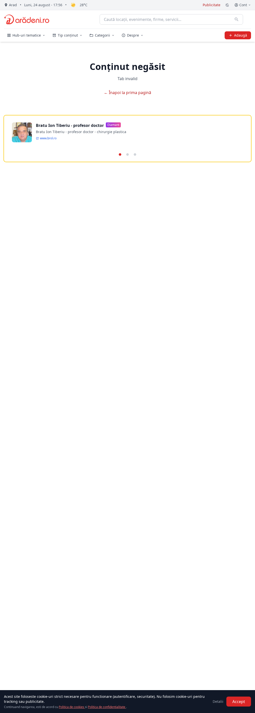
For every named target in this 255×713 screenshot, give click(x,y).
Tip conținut (68, 35)
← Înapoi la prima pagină (127, 92)
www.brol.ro (48, 138)
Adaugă (240, 35)
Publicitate (211, 4)
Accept (238, 701)
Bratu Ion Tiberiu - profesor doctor (70, 125)
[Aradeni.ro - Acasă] (26, 19)
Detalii (218, 701)
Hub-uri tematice (26, 35)
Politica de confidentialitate (107, 707)
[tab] (120, 154)
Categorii (102, 35)
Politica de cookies (72, 707)
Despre (133, 35)
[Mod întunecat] (227, 5)
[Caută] (236, 19)
